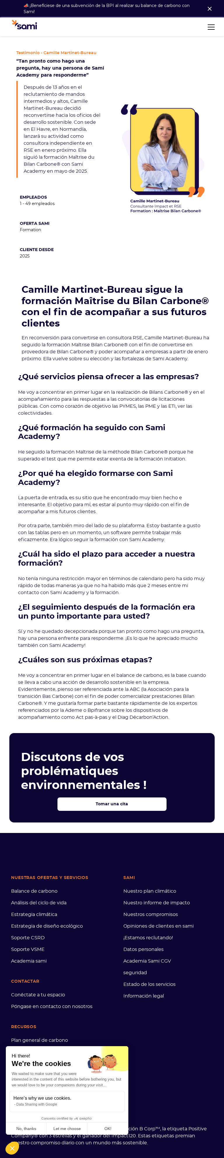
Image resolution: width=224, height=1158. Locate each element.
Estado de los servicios (149, 984)
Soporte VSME (28, 949)
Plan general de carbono (39, 1040)
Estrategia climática (34, 914)
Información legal (143, 996)
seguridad (135, 972)
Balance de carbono (34, 891)
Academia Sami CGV (147, 961)
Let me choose (67, 1128)
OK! (107, 1128)
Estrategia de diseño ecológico (47, 926)
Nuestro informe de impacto (156, 903)
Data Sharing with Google (36, 1104)
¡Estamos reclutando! (148, 937)
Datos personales (143, 949)
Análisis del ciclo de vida (38, 903)
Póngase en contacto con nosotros (51, 1006)
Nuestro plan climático (149, 891)
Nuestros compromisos (150, 914)
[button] (210, 27)
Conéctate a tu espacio (38, 995)
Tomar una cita (112, 804)
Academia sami (29, 961)
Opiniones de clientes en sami (158, 926)
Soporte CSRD (28, 937)
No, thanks (26, 1128)
